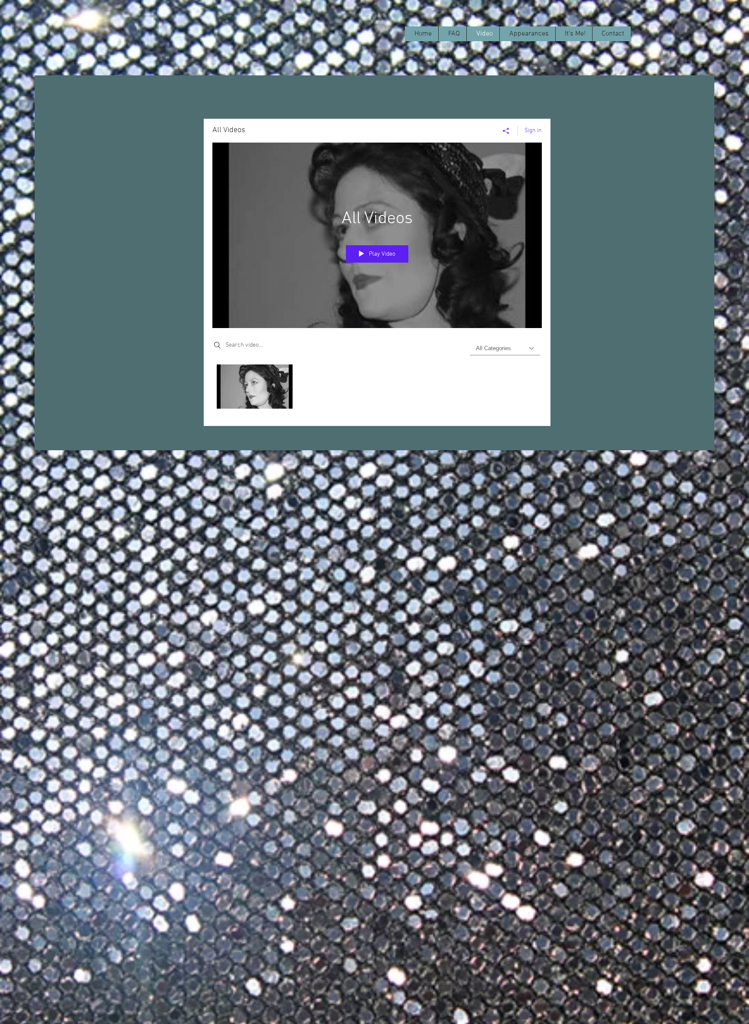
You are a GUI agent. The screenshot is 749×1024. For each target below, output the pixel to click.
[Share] (506, 131)
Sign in (533, 130)
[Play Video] (254, 386)
